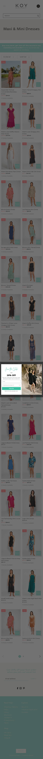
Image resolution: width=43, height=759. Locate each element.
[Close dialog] (40, 366)
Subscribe (11, 388)
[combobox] (11, 385)
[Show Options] (19, 385)
